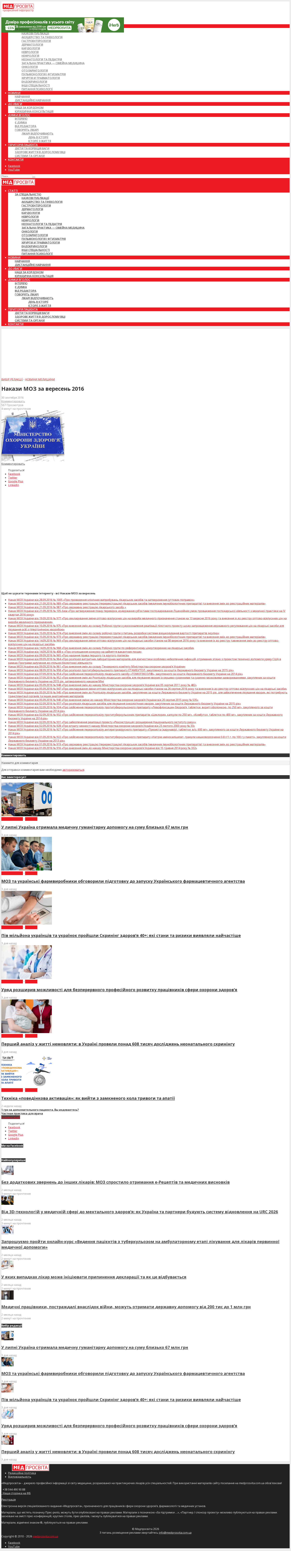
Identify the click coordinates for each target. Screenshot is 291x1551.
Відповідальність (19, 1477)
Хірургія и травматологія (41, 78)
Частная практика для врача (22, 1113)
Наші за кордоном (29, 108)
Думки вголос (19, 115)
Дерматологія (32, 44)
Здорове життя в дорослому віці (40, 152)
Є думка (21, 122)
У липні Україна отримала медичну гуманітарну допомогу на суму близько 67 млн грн (94, 827)
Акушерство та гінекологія (42, 37)
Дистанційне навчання (33, 100)
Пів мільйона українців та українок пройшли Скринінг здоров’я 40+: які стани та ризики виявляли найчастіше (121, 935)
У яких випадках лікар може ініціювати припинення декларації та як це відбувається (93, 1277)
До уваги (15, 104)
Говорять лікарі (27, 130)
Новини (14, 93)
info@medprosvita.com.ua (175, 1532)
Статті (13, 26)
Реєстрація (8, 1499)
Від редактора (25, 126)
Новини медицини (40, 379)
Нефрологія (30, 56)
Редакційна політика (22, 1473)
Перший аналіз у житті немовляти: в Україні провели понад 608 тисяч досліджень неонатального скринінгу (118, 1044)
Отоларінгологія (35, 70)
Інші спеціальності (36, 85)
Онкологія (30, 67)
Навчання (22, 96)
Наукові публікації (35, 33)
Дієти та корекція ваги (32, 148)
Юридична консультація (34, 111)
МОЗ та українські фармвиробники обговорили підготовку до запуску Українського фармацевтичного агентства (123, 881)
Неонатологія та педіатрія (42, 59)
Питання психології (37, 89)
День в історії (38, 137)
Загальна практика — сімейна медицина (53, 63)
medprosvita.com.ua (45, 1536)
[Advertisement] (145, 352)
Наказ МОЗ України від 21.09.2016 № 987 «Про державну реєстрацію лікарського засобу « (67, 607)
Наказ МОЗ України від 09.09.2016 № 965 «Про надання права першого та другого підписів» (68, 655)
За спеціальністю (28, 30)
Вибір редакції (12, 379)
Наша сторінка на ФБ (16, 1493)
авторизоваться (73, 770)
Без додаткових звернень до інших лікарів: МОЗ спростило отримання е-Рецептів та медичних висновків (115, 1182)
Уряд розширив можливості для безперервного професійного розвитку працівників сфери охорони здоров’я (119, 989)
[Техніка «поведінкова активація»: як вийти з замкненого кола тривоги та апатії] (26, 1086)
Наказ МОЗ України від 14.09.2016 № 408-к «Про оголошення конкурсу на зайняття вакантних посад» (75, 652)
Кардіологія (31, 48)
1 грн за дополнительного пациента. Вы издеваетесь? (40, 1110)
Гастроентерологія (36, 41)
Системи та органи (30, 156)
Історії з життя (39, 141)
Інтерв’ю (21, 119)
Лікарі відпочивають (37, 133)
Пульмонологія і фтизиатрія (44, 74)
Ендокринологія (34, 82)
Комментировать (13, 401)
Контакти (15, 159)
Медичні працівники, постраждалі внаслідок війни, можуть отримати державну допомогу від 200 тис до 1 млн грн (126, 1306)
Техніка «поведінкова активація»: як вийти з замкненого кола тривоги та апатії (88, 1098)
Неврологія (30, 52)
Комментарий (10, 1117)
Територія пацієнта (23, 145)
